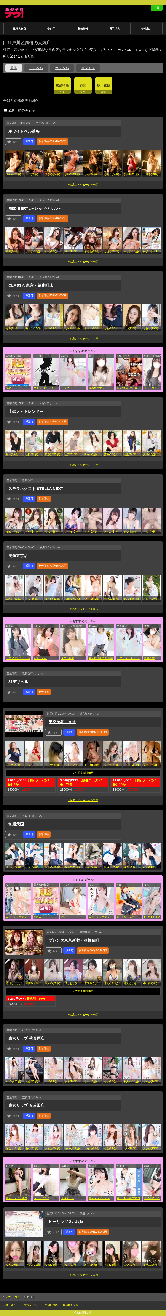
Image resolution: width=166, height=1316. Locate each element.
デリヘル (36, 68)
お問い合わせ (11, 1305)
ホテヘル (62, 68)
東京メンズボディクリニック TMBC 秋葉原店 (18, 916)
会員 (156, 7)
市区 (83, 85)
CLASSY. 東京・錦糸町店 (30, 285)
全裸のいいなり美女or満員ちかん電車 (129, 388)
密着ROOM (40, 658)
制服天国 (16, 824)
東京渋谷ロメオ (62, 722)
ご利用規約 (51, 1305)
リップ (65, 388)
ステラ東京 (67, 658)
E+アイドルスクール (18, 658)
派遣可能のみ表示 (21, 110)
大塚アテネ (67, 1198)
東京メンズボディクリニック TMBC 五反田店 (101, 916)
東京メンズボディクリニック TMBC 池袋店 (101, 1198)
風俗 (13, 68)
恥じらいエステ (126, 916)
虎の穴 (10, 388)
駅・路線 (103, 85)
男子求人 (114, 28)
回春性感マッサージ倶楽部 (101, 388)
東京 (17, 1296)
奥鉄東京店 (18, 555)
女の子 (51, 28)
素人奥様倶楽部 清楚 (101, 658)
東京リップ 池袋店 (16, 1198)
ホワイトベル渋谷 (24, 131)
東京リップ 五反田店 (26, 1105)
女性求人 (146, 28)
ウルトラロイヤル (44, 388)
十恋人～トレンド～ (25, 411)
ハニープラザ (41, 1198)
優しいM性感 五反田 (128, 1198)
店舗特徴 (62, 85)
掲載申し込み (70, 1305)
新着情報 (83, 28)
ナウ (8, 1296)
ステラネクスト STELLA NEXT (35, 488)
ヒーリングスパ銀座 (66, 1222)
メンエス (88, 68)
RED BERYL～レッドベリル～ (35, 208)
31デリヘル (18, 682)
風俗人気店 (19, 28)
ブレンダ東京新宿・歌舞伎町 (74, 940)
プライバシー (32, 1305)
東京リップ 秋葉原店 (26, 1038)
